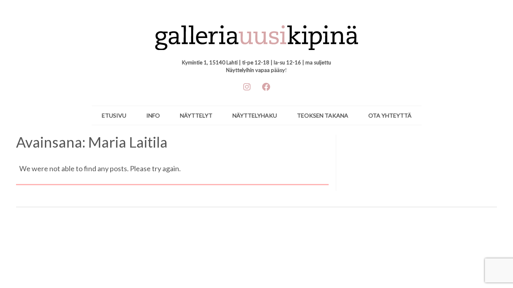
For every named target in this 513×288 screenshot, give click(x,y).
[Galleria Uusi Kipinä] (256, 34)
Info (153, 115)
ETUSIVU (114, 115)
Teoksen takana (322, 115)
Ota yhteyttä (390, 115)
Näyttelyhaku (254, 115)
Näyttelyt (196, 115)
